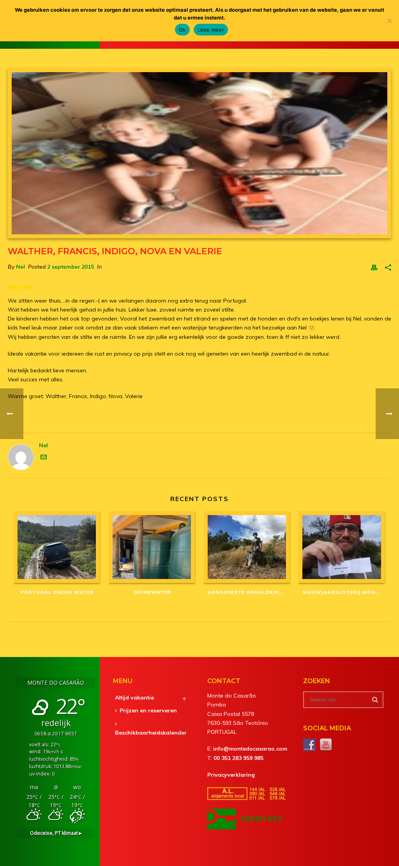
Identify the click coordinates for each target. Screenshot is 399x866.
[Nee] (389, 21)
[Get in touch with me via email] (44, 458)
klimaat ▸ (56, 833)
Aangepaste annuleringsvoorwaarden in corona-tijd (249, 592)
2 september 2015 (70, 266)
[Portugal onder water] (57, 547)
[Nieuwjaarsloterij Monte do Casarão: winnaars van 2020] (342, 547)
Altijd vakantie (134, 697)
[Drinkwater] (152, 547)
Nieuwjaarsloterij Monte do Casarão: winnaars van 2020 (344, 592)
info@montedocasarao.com (250, 748)
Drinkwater (152, 592)
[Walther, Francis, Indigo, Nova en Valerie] (199, 153)
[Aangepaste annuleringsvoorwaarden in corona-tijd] (247, 547)
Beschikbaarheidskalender (151, 732)
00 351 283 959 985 (238, 758)
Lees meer (211, 30)
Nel (20, 266)
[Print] (374, 266)
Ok (182, 30)
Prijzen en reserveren (148, 710)
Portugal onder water (57, 592)
